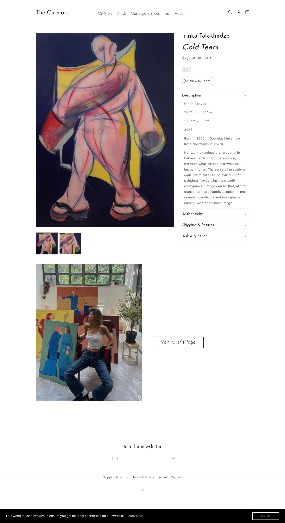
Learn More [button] (134, 516)
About (163, 477)
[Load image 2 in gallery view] (70, 243)
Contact (176, 477)
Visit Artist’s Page (178, 342)
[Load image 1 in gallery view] (46, 243)
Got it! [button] (265, 516)
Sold (186, 69)
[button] (230, 12)
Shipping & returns (116, 477)
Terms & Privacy (144, 477)
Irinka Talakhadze (206, 36)
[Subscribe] (173, 458)
